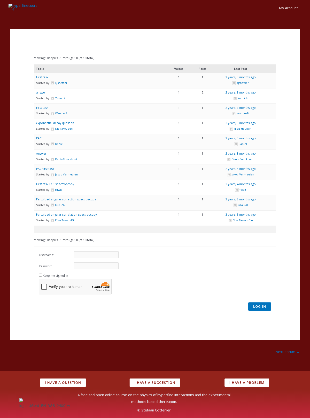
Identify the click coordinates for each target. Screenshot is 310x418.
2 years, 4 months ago (240, 169)
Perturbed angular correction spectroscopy (66, 199)
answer (41, 92)
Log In (259, 306)
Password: (46, 266)
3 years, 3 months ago (240, 199)
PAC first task (45, 169)
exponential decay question (55, 123)
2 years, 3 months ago (240, 77)
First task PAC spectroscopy (55, 184)
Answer (41, 153)
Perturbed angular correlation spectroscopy (66, 215)
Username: (46, 255)
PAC (39, 138)
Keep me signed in (55, 276)
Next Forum (287, 351)
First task (42, 77)
